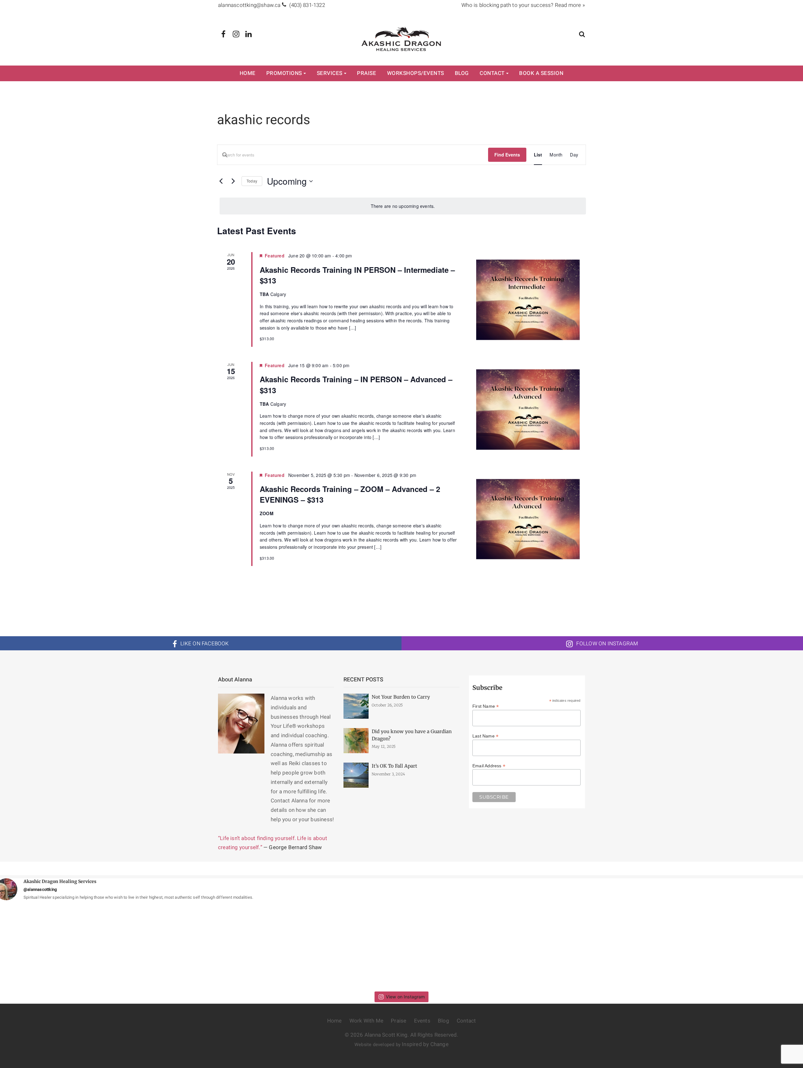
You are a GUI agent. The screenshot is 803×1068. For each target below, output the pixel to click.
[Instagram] (236, 34)
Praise (366, 73)
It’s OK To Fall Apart (394, 766)
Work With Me (366, 1021)
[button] (582, 35)
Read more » (570, 5)
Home (248, 73)
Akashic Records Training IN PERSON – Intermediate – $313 (357, 275)
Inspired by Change (425, 1044)
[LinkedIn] (248, 34)
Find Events (507, 154)
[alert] (403, 206)
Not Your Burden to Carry (401, 697)
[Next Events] (233, 181)
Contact (492, 73)
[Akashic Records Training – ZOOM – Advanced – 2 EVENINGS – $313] (529, 519)
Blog (462, 73)
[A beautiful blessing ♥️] (605, 946)
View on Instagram (405, 996)
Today (252, 180)
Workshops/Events (415, 73)
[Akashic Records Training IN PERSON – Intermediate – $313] (529, 299)
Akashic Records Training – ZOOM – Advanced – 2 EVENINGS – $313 (350, 494)
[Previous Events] (221, 181)
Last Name (485, 736)
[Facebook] (223, 34)
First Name (485, 706)
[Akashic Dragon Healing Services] (402, 38)
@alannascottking (40, 889)
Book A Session (541, 73)
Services (330, 73)
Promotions (284, 73)
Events (422, 1021)
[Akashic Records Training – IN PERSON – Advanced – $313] (529, 409)
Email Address (488, 766)
